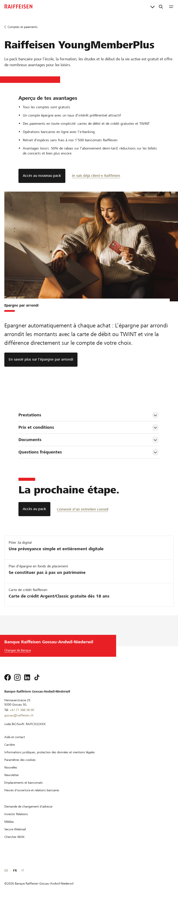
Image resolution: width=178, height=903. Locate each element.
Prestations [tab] (29, 414)
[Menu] (171, 6)
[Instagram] (17, 677)
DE (6, 870)
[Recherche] (161, 6)
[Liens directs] (152, 6)
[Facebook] (7, 677)
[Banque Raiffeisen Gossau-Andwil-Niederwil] (18, 6)
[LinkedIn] (27, 677)
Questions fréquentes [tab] (40, 452)
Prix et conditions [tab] (36, 427)
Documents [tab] (29, 439)
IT (22, 870)
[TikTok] (37, 677)
